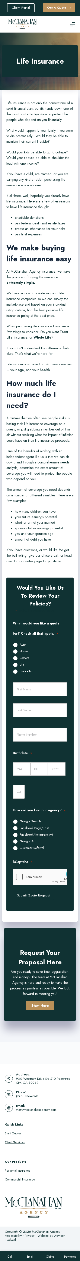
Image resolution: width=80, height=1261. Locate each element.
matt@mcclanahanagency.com (36, 1109)
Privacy (30, 1235)
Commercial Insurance (20, 1179)
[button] (40, 1005)
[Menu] (72, 24)
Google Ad (27, 841)
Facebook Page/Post (34, 828)
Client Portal (21, 7)
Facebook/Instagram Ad (36, 835)
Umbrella (26, 671)
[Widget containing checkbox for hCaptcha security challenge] (40, 877)
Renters (24, 658)
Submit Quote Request (33, 895)
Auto (23, 645)
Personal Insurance (18, 1170)
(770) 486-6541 (27, 1096)
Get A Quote (56, 7)
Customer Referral (32, 848)
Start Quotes (13, 1133)
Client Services (15, 1142)
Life (22, 665)
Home (24, 651)
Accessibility (13, 1235)
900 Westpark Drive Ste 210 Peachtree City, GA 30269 (43, 1080)
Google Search (30, 821)
